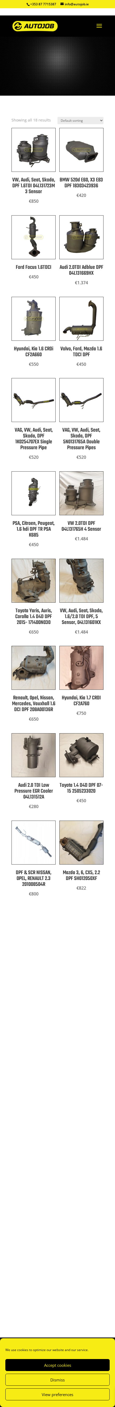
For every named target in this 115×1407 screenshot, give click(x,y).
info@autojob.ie (22, 1086)
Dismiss (57, 1379)
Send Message (79, 1304)
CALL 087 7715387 (40, 1012)
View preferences (57, 1394)
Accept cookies (57, 1365)
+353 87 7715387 (43, 4)
